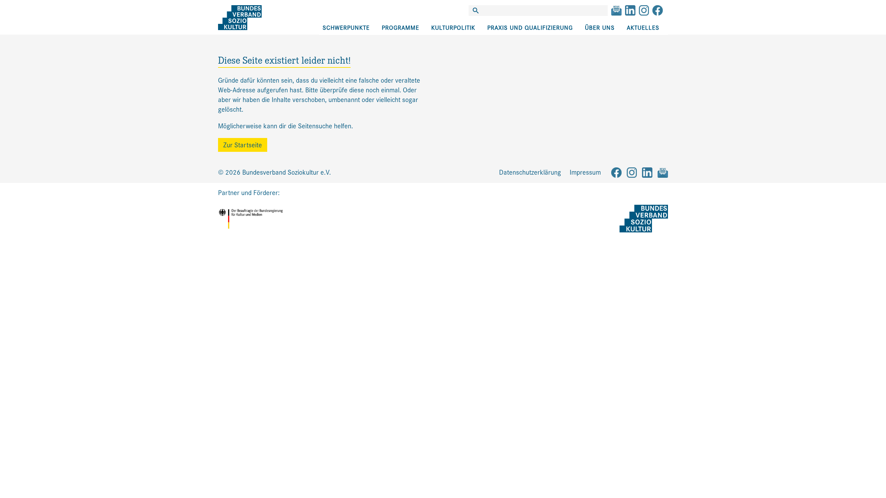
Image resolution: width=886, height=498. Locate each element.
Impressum (585, 172)
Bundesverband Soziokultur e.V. (286, 172)
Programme (400, 27)
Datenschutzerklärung (530, 172)
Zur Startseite (242, 145)
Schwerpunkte (346, 27)
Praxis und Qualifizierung (530, 27)
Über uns (600, 27)
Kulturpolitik (453, 27)
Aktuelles (643, 27)
